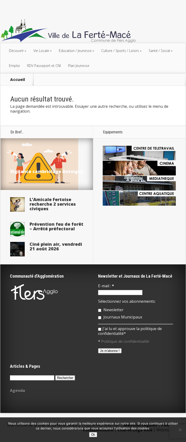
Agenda (17, 390)
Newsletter (113, 309)
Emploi (14, 65)
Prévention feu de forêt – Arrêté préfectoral (56, 226)
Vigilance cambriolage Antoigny (46, 171)
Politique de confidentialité (125, 341)
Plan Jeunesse (78, 65)
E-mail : (106, 285)
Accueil (17, 79)
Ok (93, 434)
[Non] (180, 429)
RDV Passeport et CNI (44, 65)
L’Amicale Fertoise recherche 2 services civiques (53, 203)
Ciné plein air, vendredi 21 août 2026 (56, 246)
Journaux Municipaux (122, 317)
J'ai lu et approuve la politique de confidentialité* (130, 331)
